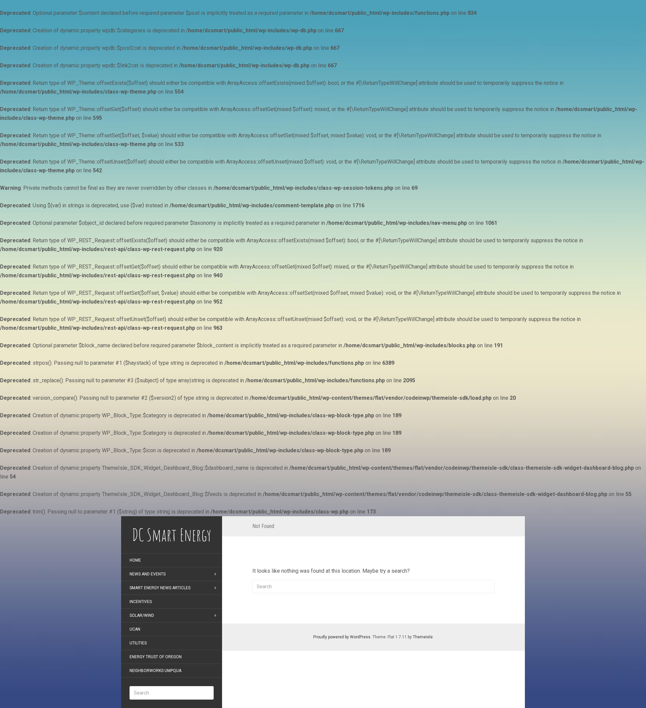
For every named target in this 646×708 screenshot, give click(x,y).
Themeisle (423, 637)
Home (135, 560)
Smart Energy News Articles (160, 588)
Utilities (138, 643)
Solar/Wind (142, 615)
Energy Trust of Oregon (156, 656)
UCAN (135, 629)
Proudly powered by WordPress (341, 637)
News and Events (148, 574)
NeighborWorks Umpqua (155, 670)
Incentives (141, 601)
